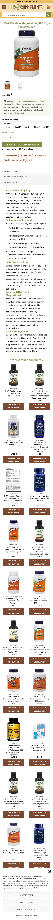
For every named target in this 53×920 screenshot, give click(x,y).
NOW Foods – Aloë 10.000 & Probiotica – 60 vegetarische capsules (14, 549)
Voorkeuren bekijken (26, 909)
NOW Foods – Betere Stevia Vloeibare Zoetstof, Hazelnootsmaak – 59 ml (39, 550)
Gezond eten (26, 155)
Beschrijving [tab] (10, 171)
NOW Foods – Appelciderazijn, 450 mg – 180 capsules (39, 698)
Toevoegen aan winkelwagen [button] (13, 406)
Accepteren (26, 895)
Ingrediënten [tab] (10, 182)
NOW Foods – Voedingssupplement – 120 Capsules (39, 600)
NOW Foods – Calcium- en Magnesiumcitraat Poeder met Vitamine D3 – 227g (13, 499)
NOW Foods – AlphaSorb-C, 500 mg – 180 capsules (13, 851)
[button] (49, 871)
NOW (28, 160)
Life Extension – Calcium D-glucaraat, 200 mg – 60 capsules (39, 498)
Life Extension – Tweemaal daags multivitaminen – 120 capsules (39, 853)
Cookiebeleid (19, 915)
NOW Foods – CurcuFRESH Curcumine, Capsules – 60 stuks (39, 649)
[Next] (47, 53)
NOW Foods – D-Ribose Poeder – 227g (13, 443)
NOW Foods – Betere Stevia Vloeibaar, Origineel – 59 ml (13, 393)
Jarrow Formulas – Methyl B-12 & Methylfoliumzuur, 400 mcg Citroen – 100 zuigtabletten (14, 750)
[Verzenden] (48, 14)
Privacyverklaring (31, 915)
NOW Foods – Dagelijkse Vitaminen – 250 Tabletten (13, 600)
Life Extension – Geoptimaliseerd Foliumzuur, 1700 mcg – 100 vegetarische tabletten (39, 447)
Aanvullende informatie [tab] (16, 177)
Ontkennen (26, 902)
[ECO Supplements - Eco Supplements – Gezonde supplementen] (27, 7)
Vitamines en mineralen (13, 160)
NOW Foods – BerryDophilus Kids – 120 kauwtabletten (13, 698)
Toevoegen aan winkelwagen (22, 144)
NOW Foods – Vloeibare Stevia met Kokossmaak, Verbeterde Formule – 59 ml (13, 802)
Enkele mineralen (10, 155)
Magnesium (39, 155)
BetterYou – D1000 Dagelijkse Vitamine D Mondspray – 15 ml (39, 748)
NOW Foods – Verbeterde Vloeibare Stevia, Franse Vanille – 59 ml (13, 649)
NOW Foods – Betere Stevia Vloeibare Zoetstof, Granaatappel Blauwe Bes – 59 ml (39, 394)
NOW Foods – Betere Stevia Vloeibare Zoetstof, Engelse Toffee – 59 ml (39, 802)
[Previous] (6, 53)
